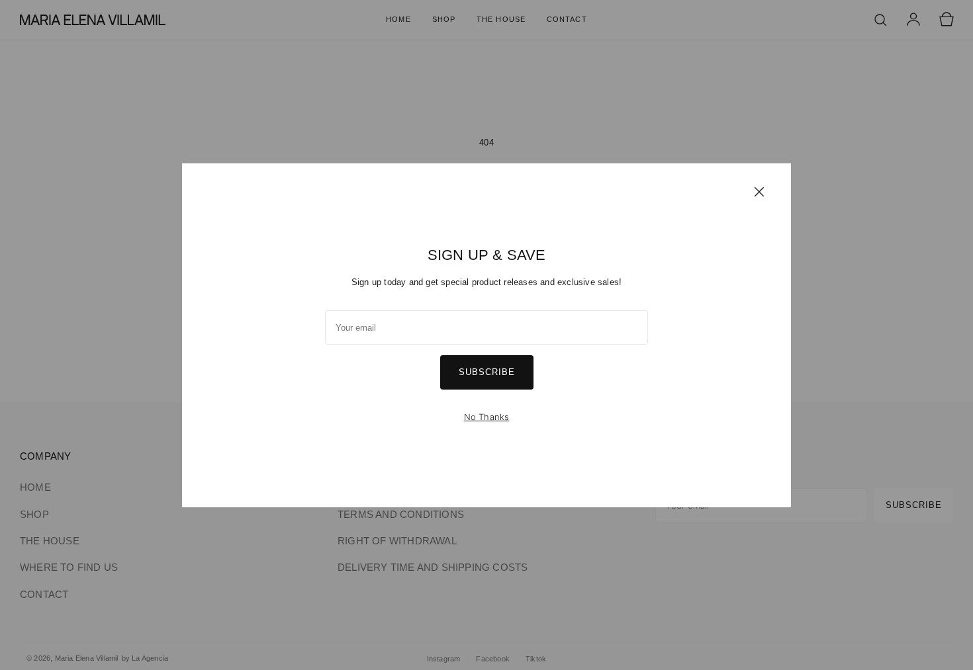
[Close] (759, 191)
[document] (486, 335)
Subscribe (487, 372)
